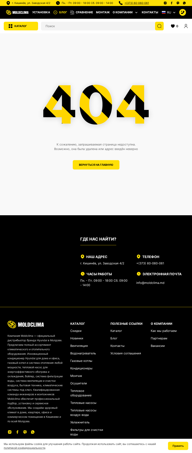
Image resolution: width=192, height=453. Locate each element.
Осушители (78, 383)
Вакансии (158, 346)
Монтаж (103, 12)
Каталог (20, 26)
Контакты (150, 12)
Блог (63, 12)
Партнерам (159, 338)
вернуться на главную (96, 164)
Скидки (76, 331)
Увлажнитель (80, 422)
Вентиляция (79, 346)
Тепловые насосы (83, 403)
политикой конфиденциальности (24, 447)
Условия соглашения (125, 353)
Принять (178, 445)
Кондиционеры (81, 368)
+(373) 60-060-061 (136, 2)
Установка (41, 12)
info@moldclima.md (150, 283)
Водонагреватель (83, 353)
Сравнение (84, 12)
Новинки (76, 338)
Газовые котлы (81, 361)
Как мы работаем (164, 331)
